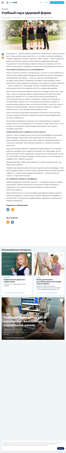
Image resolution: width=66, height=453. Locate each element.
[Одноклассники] (3, 57)
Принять (60, 448)
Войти (47, 2)
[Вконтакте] (3, 54)
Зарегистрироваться (57, 2)
